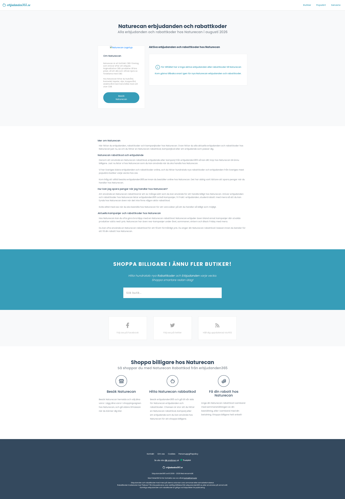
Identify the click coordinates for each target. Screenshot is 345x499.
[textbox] (172, 293)
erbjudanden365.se (18, 5)
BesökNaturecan (121, 97)
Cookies (171, 454)
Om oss (161, 454)
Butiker (307, 5)
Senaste (335, 5)
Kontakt (150, 454)
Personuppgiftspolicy (188, 454)
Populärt (321, 5)
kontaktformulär (190, 478)
